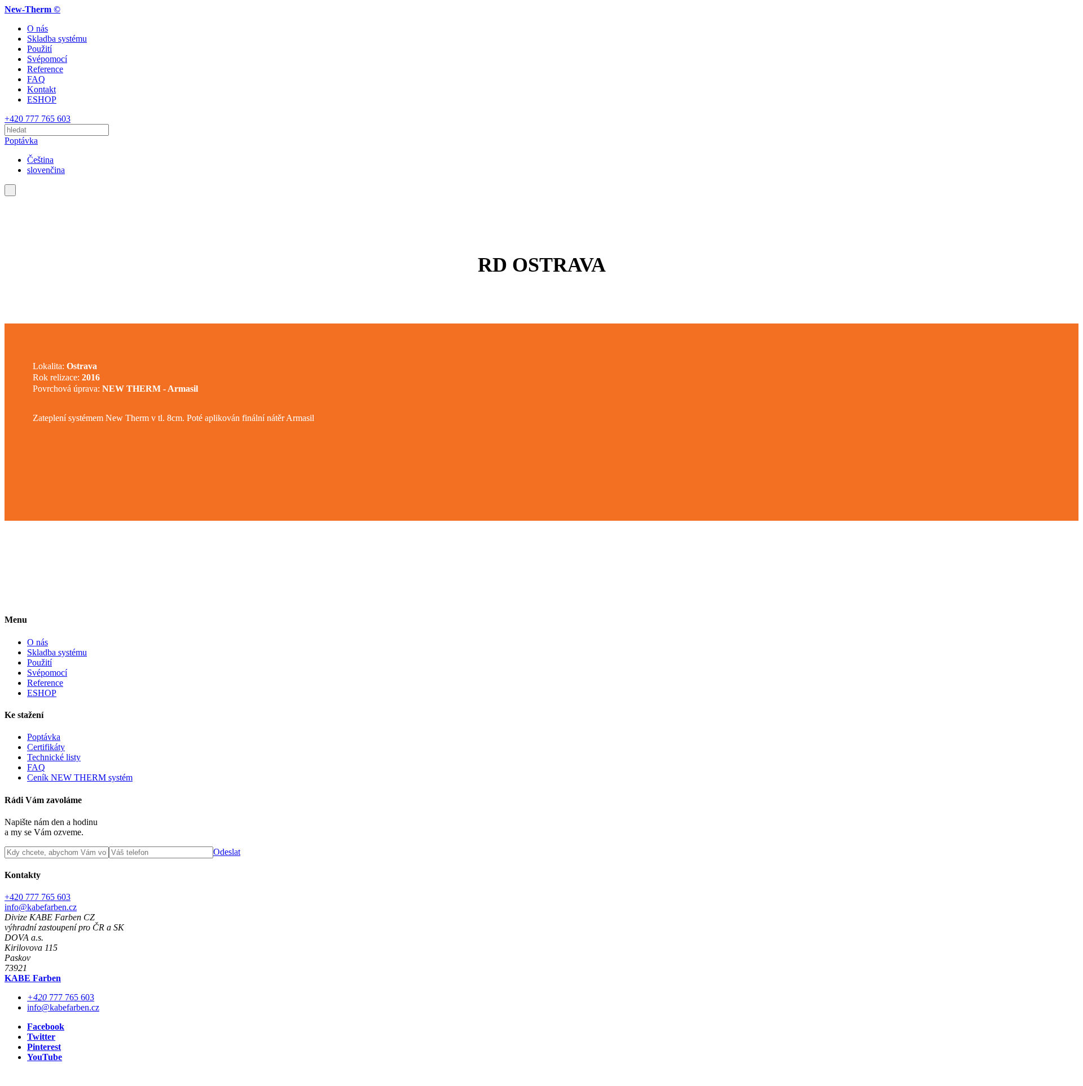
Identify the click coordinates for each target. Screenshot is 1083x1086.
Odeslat (226, 852)
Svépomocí (47, 59)
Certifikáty (46, 747)
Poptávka (21, 140)
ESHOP (41, 99)
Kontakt (41, 89)
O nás (37, 28)
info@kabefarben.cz (41, 907)
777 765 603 (60, 997)
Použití (39, 49)
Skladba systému (57, 38)
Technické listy (54, 757)
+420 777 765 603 (38, 118)
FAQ (36, 79)
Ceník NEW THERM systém (80, 777)
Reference (45, 69)
